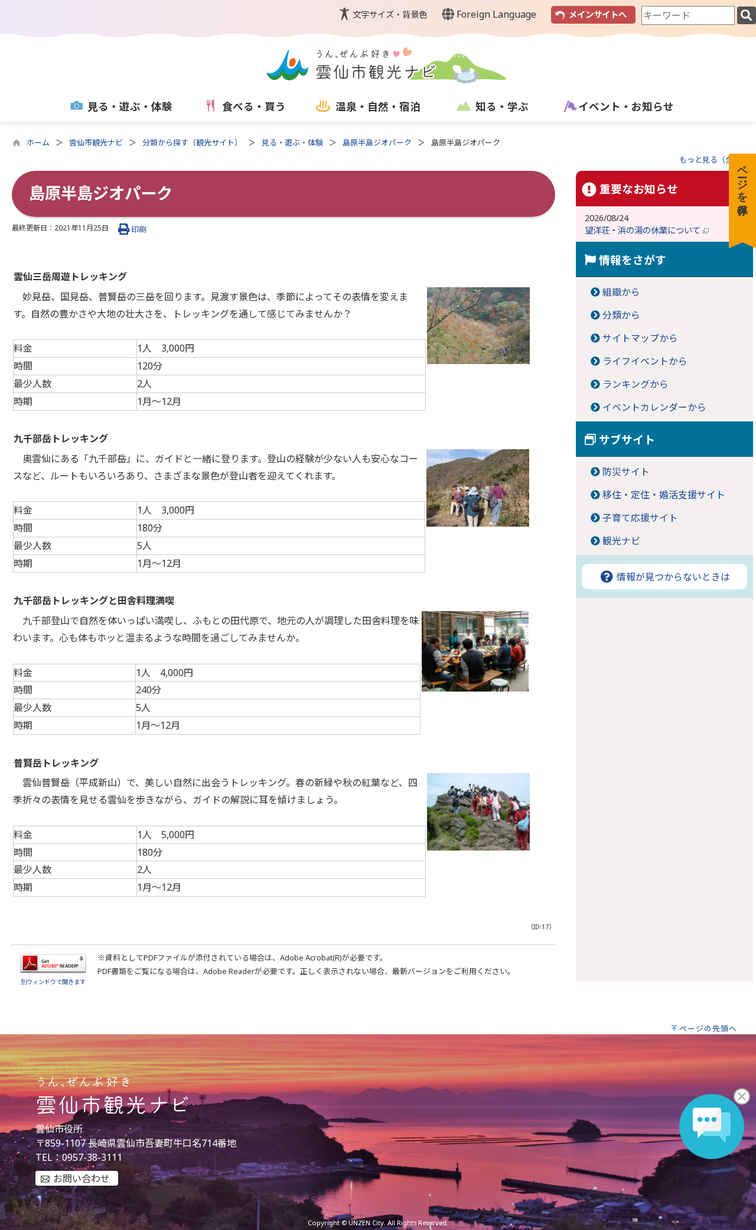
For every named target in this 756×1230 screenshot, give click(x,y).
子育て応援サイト (640, 517)
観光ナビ (621, 540)
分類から (621, 315)
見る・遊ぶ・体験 (292, 142)
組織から (621, 291)
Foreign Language (495, 14)
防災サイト (626, 471)
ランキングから (635, 384)
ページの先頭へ (708, 1028)
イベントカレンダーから (654, 407)
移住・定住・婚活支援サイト (663, 494)
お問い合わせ (81, 1178)
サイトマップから (640, 338)
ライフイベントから (644, 361)
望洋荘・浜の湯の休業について (644, 230)
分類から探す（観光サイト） (192, 142)
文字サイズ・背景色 (390, 14)
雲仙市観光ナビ (96, 142)
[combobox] (688, 15)
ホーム (38, 142)
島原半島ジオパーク (377, 142)
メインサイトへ (598, 14)
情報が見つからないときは (672, 576)
